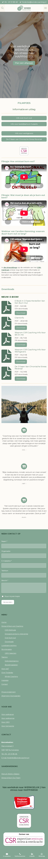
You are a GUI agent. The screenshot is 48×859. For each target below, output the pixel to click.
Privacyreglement (8, 692)
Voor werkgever (7, 714)
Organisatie (5, 551)
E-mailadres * (6, 561)
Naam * (4, 541)
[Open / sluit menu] (45, 8)
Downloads (9, 642)
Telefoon (4, 571)
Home (3, 622)
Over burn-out (10, 638)
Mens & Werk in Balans (10, 774)
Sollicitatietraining (11, 661)
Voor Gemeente (7, 726)
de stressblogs (10, 267)
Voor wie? (5, 669)
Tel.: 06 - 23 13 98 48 (9, 754)
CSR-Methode (10, 630)
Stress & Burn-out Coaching (12, 626)
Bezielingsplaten (11, 665)
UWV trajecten (10, 653)
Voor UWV (5, 722)
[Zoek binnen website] (2, 8)
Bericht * (4, 581)
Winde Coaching (11, 677)
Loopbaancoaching (8, 646)
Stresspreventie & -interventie (16, 634)
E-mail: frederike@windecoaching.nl (15, 758)
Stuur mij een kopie (12, 596)
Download (20, 313)
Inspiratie (4, 680)
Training (4, 657)
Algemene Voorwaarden (10, 696)
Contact (4, 684)
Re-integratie (6, 649)
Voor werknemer (8, 718)
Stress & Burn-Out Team (10, 778)
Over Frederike (7, 673)
